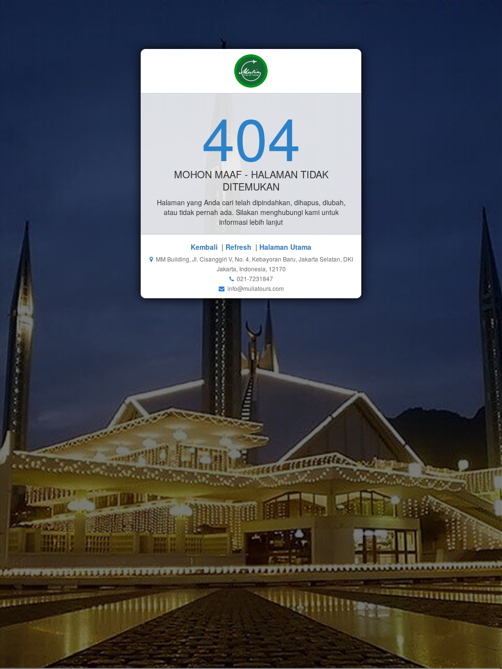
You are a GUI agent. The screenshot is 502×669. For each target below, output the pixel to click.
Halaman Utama (285, 247)
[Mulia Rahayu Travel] (251, 71)
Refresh (238, 247)
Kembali (204, 247)
